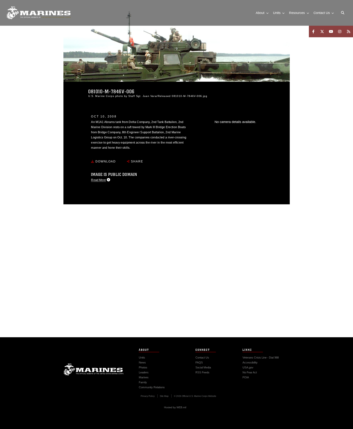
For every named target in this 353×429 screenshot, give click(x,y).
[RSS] (348, 31)
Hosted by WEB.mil (175, 407)
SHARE (136, 161)
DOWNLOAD (105, 161)
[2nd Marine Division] (38, 12)
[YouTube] (331, 31)
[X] (322, 31)
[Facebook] (313, 31)
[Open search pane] (343, 13)
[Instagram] (339, 31)
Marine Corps (93, 369)
